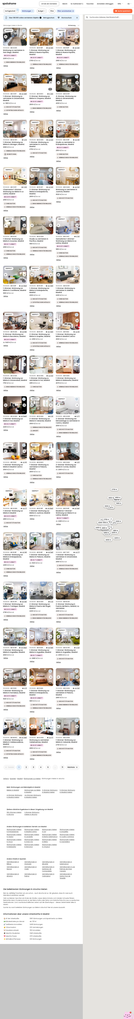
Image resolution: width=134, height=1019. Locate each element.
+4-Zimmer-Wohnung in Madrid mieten (32, 796)
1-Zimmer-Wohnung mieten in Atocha (31, 813)
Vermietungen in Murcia (13, 868)
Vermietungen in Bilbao (13, 863)
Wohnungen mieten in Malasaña (14, 846)
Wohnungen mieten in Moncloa (31, 846)
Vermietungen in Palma (30, 875)
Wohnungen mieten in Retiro (49, 841)
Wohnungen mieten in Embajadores (14, 830)
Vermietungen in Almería (13, 875)
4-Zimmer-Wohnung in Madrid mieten (14, 796)
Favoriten (90, 4)
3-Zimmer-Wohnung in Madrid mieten (67, 791)
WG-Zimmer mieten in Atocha (14, 813)
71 (62, 767)
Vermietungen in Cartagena (48, 875)
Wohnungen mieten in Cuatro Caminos (67, 836)
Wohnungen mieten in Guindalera (67, 841)
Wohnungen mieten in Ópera (14, 836)
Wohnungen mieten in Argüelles (67, 830)
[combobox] (108, 17)
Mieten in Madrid (13, 790)
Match (64, 4)
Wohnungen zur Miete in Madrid (32, 791)
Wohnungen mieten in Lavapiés (31, 836)
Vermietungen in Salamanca (66, 863)
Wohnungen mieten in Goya (14, 841)
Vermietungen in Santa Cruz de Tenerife (66, 876)
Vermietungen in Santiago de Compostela (48, 869)
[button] (120, 4)
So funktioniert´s (77, 4)
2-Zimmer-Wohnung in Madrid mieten (49, 791)
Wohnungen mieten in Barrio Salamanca (49, 836)
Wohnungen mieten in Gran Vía (31, 841)
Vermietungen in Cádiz (30, 868)
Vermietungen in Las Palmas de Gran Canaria (67, 869)
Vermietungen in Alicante (48, 863)
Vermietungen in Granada (30, 863)
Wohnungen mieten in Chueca (49, 846)
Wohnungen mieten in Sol (49, 830)
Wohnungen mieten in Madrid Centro (31, 830)
